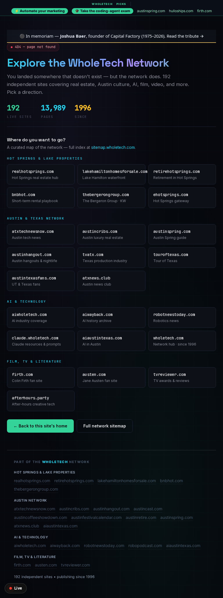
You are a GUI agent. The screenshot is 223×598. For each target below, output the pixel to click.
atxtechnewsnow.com (34, 508)
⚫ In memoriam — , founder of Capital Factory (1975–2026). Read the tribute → (111, 36)
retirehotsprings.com (73, 480)
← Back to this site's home (40, 425)
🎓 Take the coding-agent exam (102, 11)
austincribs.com (74, 508)
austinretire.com (141, 517)
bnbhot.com (171, 480)
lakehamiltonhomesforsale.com (127, 480)
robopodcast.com (145, 545)
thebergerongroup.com (36, 489)
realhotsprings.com (32, 480)
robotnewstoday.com (104, 545)
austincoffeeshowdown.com (40, 517)
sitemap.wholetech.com (113, 147)
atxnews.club (26, 525)
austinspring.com (151, 11)
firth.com (204, 11)
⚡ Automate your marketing (40, 11)
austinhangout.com (111, 508)
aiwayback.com (65, 545)
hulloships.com (181, 11)
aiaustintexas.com (60, 525)
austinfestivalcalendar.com (96, 517)
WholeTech (102, 4)
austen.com (46, 564)
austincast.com (148, 508)
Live (18, 588)
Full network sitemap (104, 425)
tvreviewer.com (75, 564)
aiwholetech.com (30, 545)
